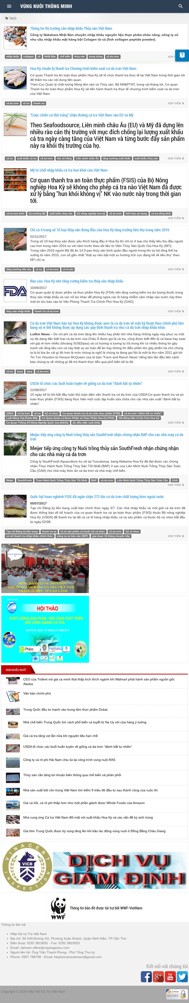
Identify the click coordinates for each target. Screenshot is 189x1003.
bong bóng (96, 56)
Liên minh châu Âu (87, 158)
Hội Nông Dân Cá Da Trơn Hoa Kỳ (138, 418)
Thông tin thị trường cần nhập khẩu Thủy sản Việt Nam (71, 28)
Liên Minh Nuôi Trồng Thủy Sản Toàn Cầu (142, 480)
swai (29, 371)
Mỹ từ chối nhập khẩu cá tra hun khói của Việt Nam (69, 170)
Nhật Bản (50, 56)
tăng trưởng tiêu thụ (18, 269)
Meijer (9, 480)
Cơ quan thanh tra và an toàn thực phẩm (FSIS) (91, 413)
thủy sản (79, 56)
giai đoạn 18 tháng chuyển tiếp (111, 536)
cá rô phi (68, 269)
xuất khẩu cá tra (26, 158)
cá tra (26, 103)
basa (20, 371)
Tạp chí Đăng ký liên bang (22, 531)
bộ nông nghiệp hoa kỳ (91, 213)
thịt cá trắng (64, 158)
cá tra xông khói (161, 213)
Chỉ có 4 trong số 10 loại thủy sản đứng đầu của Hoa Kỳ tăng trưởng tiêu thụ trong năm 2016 (99, 229)
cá (39, 56)
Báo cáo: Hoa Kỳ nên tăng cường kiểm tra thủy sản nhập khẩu (76, 281)
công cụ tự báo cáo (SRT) (72, 536)
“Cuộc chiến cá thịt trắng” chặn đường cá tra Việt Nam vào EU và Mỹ (81, 115)
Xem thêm (175, 103)
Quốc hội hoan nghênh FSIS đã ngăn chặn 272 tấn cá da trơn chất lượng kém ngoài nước (97, 496)
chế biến (65, 56)
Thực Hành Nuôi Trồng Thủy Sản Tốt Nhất (61, 480)
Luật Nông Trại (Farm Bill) (22, 418)
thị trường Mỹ (37, 213)
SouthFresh (25, 480)
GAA (175, 480)
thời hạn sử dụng (136, 213)
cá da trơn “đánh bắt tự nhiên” (143, 413)
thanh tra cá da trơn (47, 311)
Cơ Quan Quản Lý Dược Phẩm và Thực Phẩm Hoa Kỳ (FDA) (78, 418)
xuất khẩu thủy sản (146, 158)
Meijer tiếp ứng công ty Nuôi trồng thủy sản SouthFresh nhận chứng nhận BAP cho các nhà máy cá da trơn (106, 437)
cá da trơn (112, 56)
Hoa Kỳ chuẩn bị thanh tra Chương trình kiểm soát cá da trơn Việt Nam (83, 68)
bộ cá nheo (51, 413)
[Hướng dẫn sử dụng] (182, 56)
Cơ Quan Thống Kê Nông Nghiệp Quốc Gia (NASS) (37, 422)
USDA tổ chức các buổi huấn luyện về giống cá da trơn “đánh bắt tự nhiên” (86, 383)
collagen (28, 56)
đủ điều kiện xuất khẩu (86, 422)
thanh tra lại (49, 531)
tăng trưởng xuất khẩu (116, 158)
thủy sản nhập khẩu (18, 311)
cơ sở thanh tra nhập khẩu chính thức (29, 536)
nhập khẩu (12, 56)
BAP (94, 480)
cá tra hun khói (15, 213)
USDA (9, 413)
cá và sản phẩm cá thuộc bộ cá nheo (82, 531)
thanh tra (38, 103)
